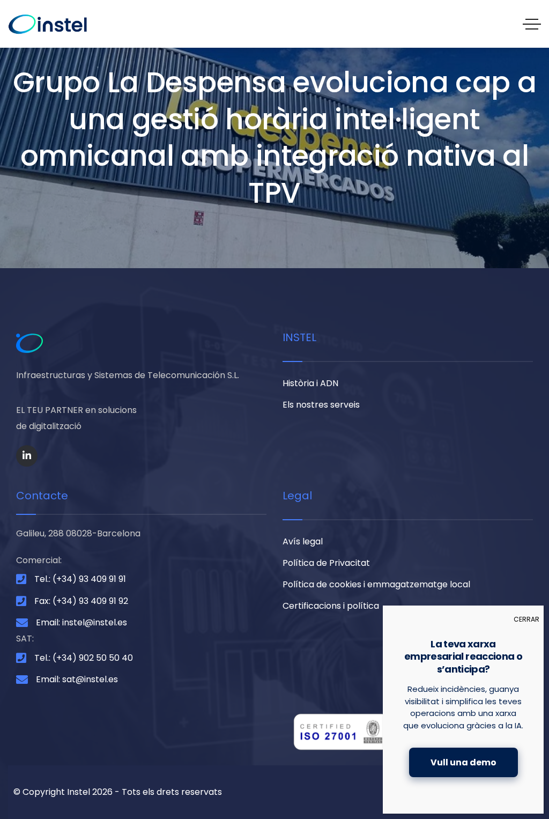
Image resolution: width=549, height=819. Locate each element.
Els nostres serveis (321, 405)
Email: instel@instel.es (81, 622)
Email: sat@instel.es (77, 679)
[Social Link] (27, 456)
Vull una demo (463, 762)
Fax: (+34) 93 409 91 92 (81, 601)
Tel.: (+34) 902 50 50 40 (83, 658)
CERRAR (526, 619)
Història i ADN (310, 383)
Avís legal (303, 541)
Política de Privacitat (326, 563)
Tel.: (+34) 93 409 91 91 (80, 579)
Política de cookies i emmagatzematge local (376, 584)
